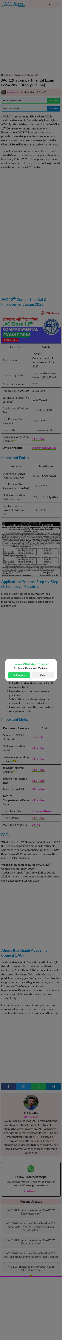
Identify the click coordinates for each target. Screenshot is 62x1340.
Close (43, 675)
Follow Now (19, 675)
